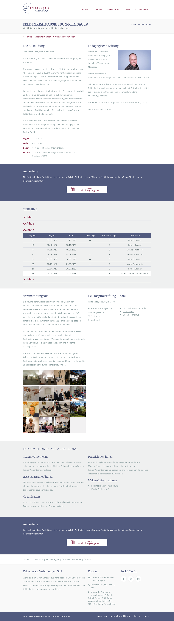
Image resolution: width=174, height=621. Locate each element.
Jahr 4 (30, 279)
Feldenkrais (141, 9)
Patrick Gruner (135, 240)
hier (35, 132)
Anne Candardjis (135, 264)
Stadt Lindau (128, 311)
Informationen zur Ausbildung (104, 485)
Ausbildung (113, 9)
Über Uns (88, 559)
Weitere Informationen (65, 36)
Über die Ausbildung (71, 559)
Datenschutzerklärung (120, 616)
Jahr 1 (30, 217)
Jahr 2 (30, 223)
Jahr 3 (30, 230)
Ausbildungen (144, 24)
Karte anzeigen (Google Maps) (101, 301)
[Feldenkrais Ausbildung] (36, 8)
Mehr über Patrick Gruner (100, 109)
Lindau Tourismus (131, 314)
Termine (97, 9)
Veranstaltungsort (43, 36)
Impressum (102, 616)
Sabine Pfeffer (142, 273)
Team (127, 9)
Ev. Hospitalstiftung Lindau (135, 308)
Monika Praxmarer (135, 249)
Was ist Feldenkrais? (100, 489)
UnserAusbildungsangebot (89, 189)
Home (85, 9)
